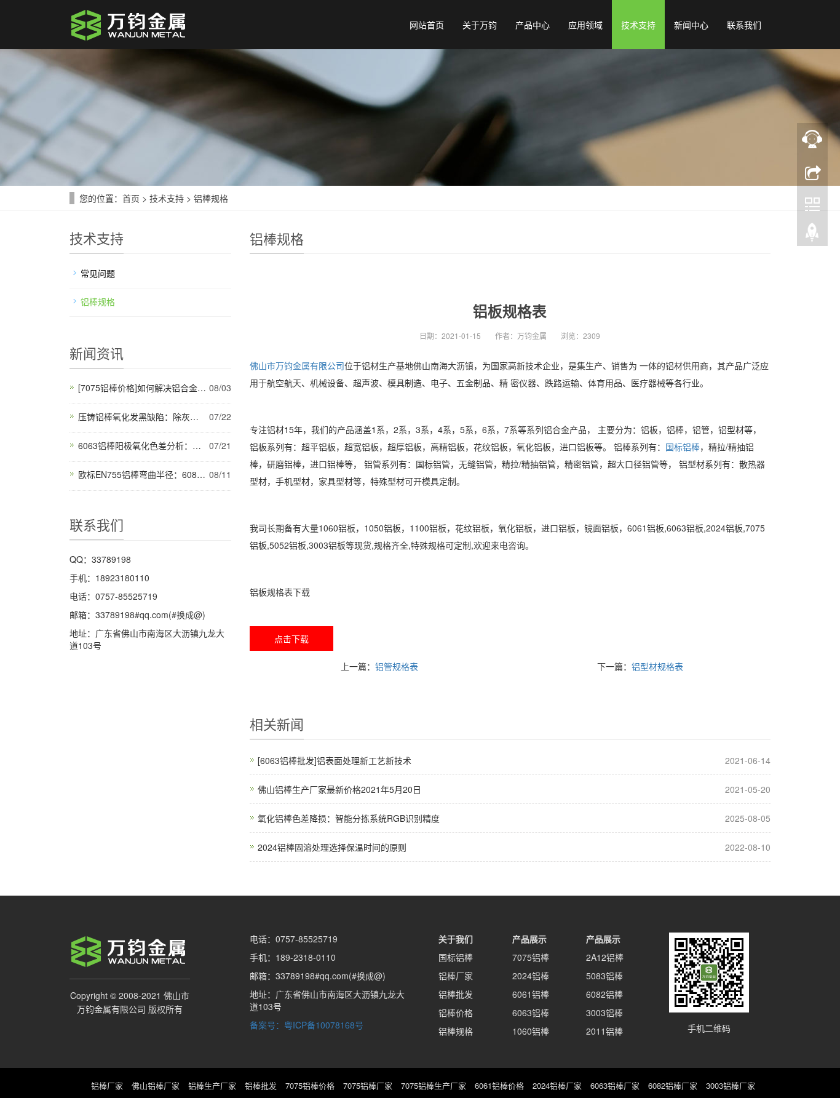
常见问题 (98, 273)
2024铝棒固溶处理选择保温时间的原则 (332, 847)
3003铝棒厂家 (730, 1085)
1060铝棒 (530, 1031)
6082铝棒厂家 (672, 1085)
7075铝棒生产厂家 (433, 1085)
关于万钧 (479, 24)
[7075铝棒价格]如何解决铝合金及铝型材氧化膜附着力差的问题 (142, 387)
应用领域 (585, 24)
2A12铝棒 (605, 957)
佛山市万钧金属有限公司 (297, 365)
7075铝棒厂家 (367, 1085)
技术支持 (638, 24)
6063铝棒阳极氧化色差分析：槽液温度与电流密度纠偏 (142, 445)
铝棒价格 (455, 1012)
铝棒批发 (455, 994)
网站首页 (427, 24)
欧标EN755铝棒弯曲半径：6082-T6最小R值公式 (142, 474)
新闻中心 (691, 24)
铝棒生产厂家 (212, 1085)
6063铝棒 (530, 1012)
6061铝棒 (530, 994)
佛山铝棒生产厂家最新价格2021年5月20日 (339, 789)
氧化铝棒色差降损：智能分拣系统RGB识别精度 (349, 818)
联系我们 (744, 24)
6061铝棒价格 (499, 1085)
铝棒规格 (211, 198)
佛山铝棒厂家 (156, 1085)
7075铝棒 (530, 957)
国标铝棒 (682, 446)
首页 (131, 198)
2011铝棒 (604, 1031)
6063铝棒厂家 (615, 1085)
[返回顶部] (812, 235)
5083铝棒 (604, 975)
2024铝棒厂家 (557, 1085)
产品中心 (532, 24)
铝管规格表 (396, 666)
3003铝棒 (604, 1012)
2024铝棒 (530, 975)
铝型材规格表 (657, 666)
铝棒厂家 (455, 975)
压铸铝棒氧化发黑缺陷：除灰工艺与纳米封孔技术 (142, 416)
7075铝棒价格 (310, 1085)
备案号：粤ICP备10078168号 (306, 1025)
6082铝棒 (604, 994)
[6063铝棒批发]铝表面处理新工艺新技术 (334, 760)
